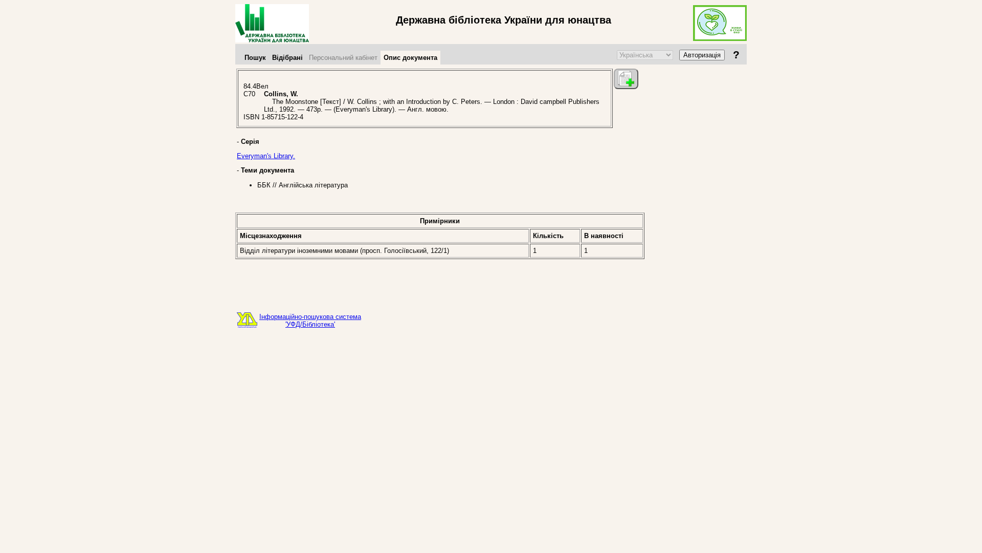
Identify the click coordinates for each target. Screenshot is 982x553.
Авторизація (702, 55)
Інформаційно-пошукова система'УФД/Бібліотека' (310, 320)
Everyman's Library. (266, 156)
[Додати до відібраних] (626, 79)
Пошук (255, 57)
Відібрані (287, 57)
